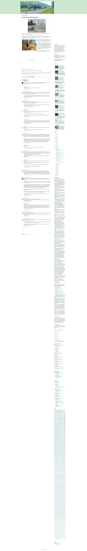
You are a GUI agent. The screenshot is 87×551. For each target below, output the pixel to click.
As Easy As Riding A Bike (58, 353)
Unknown (25, 100)
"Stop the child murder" (58, 201)
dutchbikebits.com (56, 431)
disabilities (63, 480)
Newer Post (23, 233)
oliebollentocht (60, 512)
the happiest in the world (60, 235)
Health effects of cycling (57, 243)
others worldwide (58, 313)
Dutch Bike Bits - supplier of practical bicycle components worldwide (59, 341)
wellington (56, 538)
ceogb (58, 480)
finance (55, 459)
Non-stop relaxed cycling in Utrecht (60, 158)
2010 (56, 147)
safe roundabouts (63, 460)
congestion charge (63, 523)
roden (62, 533)
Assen (25, 34)
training (58, 467)
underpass (63, 456)
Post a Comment (25, 227)
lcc (59, 459)
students (55, 455)
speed (55, 440)
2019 (56, 137)
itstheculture (62, 472)
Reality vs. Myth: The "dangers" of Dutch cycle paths (60, 153)
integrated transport (59, 424)
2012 (56, 145)
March (57, 170)
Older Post (50, 233)
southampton (55, 535)
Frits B (25, 133)
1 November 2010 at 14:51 (27, 130)
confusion (59, 523)
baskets (64, 457)
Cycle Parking (56, 240)
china (63, 493)
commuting (56, 421)
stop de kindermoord (60, 536)
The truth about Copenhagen (60, 93)
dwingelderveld (56, 496)
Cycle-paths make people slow (58, 294)
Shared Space (56, 266)
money (63, 432)
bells (57, 506)
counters (58, 508)
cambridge (62, 422)
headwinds (63, 483)
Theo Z (25, 109)
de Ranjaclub (57, 381)
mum (62, 464)
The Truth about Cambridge (57, 304)
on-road (63, 512)
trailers (58, 477)
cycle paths (42, 36)
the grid (63, 487)
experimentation (61, 525)
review (63, 426)
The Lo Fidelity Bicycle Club (58, 359)
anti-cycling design (59, 457)
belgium (64, 520)
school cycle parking (56, 476)
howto (60, 441)
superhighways (58, 434)
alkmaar (63, 518)
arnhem (63, 519)
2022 (56, 134)
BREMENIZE (57, 349)
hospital (64, 510)
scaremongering (56, 279)
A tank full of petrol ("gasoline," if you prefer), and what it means (62, 120)
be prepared (59, 520)
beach (56, 470)
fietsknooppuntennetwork (40, 46)
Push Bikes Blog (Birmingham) (59, 345)
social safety (63, 429)
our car (59, 486)
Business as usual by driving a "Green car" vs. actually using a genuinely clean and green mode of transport (62, 114)
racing (62, 421)
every (55, 510)
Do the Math (56, 384)
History (55, 212)
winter (64, 419)
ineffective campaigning (61, 428)
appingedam (60, 519)
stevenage (55, 536)
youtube (59, 538)
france (64, 482)
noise (61, 454)
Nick (24, 81)
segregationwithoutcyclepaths (58, 427)
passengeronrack (59, 513)
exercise (57, 525)
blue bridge (60, 462)
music (64, 449)
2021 (56, 135)
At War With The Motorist (58, 357)
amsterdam (59, 437)
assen (55, 410)
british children (61, 443)
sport (63, 461)
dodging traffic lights (62, 438)
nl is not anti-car (57, 454)
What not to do (56, 260)
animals (63, 442)
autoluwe (55, 506)
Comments (56, 336)
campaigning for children (60, 430)
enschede (61, 509)
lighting (61, 463)
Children (55, 230)
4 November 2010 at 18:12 (27, 209)
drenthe (25, 77)
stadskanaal (63, 535)
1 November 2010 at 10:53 (27, 84)
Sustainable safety (56, 192)
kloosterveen (56, 449)
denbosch (57, 444)
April (56, 169)
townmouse (25, 119)
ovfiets (55, 513)
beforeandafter (56, 443)
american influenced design (58, 505)
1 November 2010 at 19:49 (27, 148)
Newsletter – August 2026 (58, 387)
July (56, 166)
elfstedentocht (60, 496)
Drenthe (50, 33)
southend (59, 535)
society (63, 439)
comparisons (60, 414)
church (58, 522)
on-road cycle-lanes (56, 460)
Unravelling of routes (56, 211)
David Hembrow (26, 91)
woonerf (61, 489)
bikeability (64, 506)
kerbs (55, 528)
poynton (57, 532)
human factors (63, 453)
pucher (58, 465)
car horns (55, 522)
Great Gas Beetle (57, 347)
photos (61, 419)
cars (55, 418)
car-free (62, 479)
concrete (55, 508)
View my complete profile (57, 544)
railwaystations (56, 422)
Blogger (45, 549)
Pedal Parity (56, 351)
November (57, 149)
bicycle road (56, 447)
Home (37, 233)
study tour (64, 433)
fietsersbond (55, 439)
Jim (24, 126)
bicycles (59, 418)
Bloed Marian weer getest (58, 382)
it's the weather (56, 292)
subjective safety (56, 417)
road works (59, 426)
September (57, 164)
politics (63, 450)
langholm (58, 528)
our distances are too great (58, 290)
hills (57, 459)
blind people (59, 470)
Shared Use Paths (56, 270)
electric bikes (59, 452)
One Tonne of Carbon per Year (59, 398)
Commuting (55, 248)
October (57, 163)
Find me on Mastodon (57, 331)
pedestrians (55, 433)
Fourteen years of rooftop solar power (59, 396)
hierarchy (61, 510)
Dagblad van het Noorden (30, 33)
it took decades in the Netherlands (59, 291)
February (57, 171)
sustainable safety (62, 515)
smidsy (61, 476)
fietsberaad (58, 463)
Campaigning (56, 198)
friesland (55, 526)
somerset (58, 487)
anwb (57, 519)
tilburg (63, 503)
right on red (59, 533)
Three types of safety (61, 125)
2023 (56, 133)
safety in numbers (62, 500)
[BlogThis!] (30, 76)
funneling (56, 483)
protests (63, 513)
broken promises (56, 438)
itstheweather (55, 473)
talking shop (57, 446)
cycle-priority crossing (62, 508)
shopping (60, 433)
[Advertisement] (36, 230)
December (57, 148)
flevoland (63, 496)
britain (61, 411)
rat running (61, 465)
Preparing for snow (58, 159)
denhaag (58, 509)
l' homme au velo (26, 177)
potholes (62, 499)
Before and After (56, 214)
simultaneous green (58, 461)
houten (59, 472)
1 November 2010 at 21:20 (27, 167)
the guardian (59, 455)
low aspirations (61, 449)
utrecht (55, 457)
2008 (56, 175)
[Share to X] (31, 76)
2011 (56, 146)
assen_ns (64, 469)
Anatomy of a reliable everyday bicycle (59, 250)
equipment (64, 509)
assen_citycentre (62, 446)
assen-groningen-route (59, 469)
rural (31, 77)
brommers (59, 479)
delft (55, 509)
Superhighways (56, 205)
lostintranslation (62, 431)
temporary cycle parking (57, 516)
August (57, 165)
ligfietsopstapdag (56, 529)
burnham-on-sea (56, 492)
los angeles (60, 464)
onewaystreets (56, 486)
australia (63, 434)
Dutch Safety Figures (56, 189)
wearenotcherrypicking (57, 442)
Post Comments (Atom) (28, 234)
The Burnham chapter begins (58, 393)
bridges (59, 440)
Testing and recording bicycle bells (60, 156)
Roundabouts (56, 221)
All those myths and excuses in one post (61, 65)
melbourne (58, 485)
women (58, 489)
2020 (56, 136)
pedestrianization (56, 475)
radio (59, 532)
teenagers (59, 451)
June (56, 167)
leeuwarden (62, 528)
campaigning (56, 419)
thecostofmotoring (60, 503)
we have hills (56, 289)
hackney (55, 472)
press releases (56, 436)
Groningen (58, 241)
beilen (62, 520)
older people (59, 450)
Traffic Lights (56, 217)
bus (64, 443)
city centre (60, 447)
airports (61, 518)
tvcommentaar (26, 211)
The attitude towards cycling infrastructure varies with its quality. (61, 71)
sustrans (55, 451)
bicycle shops (56, 462)
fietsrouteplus (63, 452)
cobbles (61, 522)
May (56, 168)
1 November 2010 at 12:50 (27, 107)
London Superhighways (57, 310)
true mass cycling (62, 477)
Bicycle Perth (57, 355)
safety (63, 420)
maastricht (63, 529)
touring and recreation (61, 413)
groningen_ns (59, 483)
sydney (61, 487)
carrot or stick (56, 429)
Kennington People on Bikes (59, 361)
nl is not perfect (28, 77)
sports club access (56, 502)
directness (62, 417)
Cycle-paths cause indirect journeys (59, 293)
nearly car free (61, 269)
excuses (64, 423)
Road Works (55, 244)
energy (61, 444)
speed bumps (56, 515)
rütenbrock (58, 500)
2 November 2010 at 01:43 (27, 195)
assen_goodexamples (57, 415)
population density (59, 499)
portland (62, 486)
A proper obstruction (58, 157)
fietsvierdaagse (61, 482)
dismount (59, 495)
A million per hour (56, 194)
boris (63, 437)
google (59, 526)
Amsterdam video (58, 160)
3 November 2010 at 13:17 (27, 201)
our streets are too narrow (58, 287)
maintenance (57, 432)
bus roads (60, 492)
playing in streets (61, 475)
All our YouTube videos (58, 340)
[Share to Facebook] (32, 76)
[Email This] (29, 76)
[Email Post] (28, 76)
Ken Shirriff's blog (57, 389)
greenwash (63, 526)
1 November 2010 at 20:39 (27, 157)
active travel (57, 518)
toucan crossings (62, 516)
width (55, 489)
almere (55, 519)
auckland (56, 520)
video (57, 411)
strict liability (61, 502)
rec (61, 532)
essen (55, 525)
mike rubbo (62, 473)
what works (59, 412)
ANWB (41, 45)
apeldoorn (63, 505)
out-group (64, 454)
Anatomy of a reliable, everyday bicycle (61, 99)
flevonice (58, 510)
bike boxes (61, 506)
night (56, 450)
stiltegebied (33, 77)
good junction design (58, 453)
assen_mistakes (63, 451)
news (59, 439)
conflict (63, 447)
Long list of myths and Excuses (58, 284)
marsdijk (55, 485)
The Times (59, 490)
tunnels (59, 456)
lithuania (60, 529)
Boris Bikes (55, 312)
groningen (59, 423)
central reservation (59, 493)
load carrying (62, 459)
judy (26, 77)
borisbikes (55, 479)
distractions (63, 495)
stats (63, 418)
